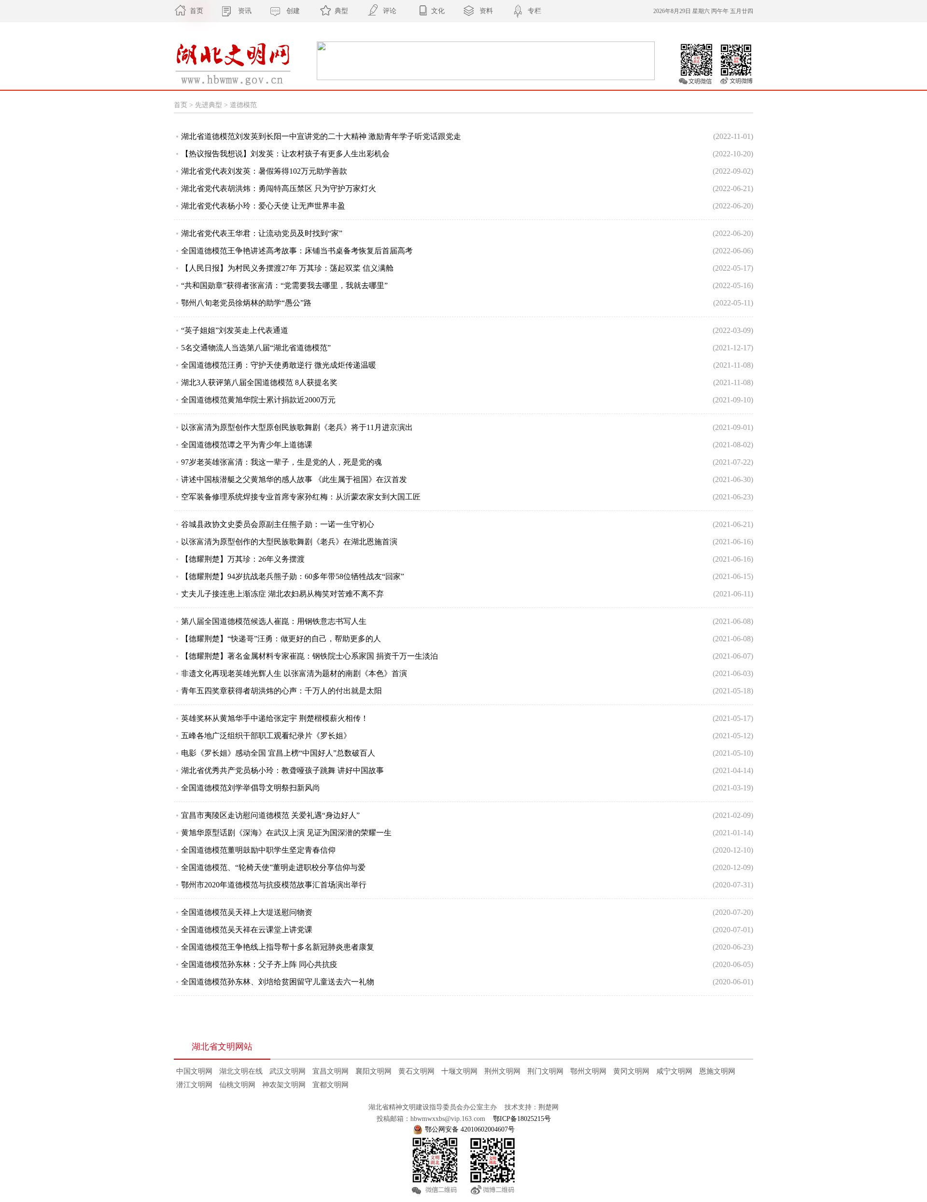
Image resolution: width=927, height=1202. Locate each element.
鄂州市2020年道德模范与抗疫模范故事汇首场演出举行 (273, 885)
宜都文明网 (330, 1085)
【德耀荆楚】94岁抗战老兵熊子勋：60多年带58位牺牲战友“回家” (292, 576)
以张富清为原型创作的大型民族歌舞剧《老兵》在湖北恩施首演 (289, 542)
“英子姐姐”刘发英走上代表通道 (234, 330)
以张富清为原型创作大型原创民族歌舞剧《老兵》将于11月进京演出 (297, 427)
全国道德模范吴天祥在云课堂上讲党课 (246, 930)
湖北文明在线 (241, 1071)
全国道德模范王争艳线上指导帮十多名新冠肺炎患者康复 (277, 947)
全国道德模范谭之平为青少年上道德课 (246, 445)
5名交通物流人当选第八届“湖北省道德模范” (256, 348)
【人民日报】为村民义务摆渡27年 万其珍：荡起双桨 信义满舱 (287, 268)
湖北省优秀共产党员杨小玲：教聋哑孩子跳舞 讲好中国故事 (282, 770)
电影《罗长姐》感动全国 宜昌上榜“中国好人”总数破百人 (278, 753)
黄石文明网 (416, 1071)
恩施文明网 (717, 1071)
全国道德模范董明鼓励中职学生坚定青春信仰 (258, 850)
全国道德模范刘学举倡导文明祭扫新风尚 (250, 788)
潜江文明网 (194, 1085)
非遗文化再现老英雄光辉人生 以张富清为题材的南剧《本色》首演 (294, 673)
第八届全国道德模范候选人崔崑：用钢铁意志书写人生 (273, 621)
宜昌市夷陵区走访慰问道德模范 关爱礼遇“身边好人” (270, 815)
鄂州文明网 (588, 1071)
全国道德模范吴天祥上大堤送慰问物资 (246, 912)
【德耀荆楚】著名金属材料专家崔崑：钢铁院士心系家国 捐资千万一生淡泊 (309, 656)
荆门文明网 (545, 1071)
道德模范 (243, 105)
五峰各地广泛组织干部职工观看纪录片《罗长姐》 (266, 736)
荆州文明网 (502, 1071)
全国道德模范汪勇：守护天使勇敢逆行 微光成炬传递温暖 (278, 365)
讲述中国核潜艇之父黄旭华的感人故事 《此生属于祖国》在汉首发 (294, 479)
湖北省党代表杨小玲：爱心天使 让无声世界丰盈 (263, 206)
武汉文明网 (287, 1071)
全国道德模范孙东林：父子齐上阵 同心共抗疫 (259, 964)
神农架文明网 (284, 1085)
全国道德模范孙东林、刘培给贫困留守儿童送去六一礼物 (277, 982)
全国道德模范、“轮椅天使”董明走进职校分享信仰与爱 (273, 867)
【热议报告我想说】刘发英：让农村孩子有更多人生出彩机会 (285, 154)
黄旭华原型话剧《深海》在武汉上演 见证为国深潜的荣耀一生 (286, 833)
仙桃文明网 (237, 1085)
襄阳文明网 (373, 1071)
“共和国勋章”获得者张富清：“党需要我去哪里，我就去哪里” (284, 285)
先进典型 (208, 105)
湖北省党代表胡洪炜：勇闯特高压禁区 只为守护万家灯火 (278, 188)
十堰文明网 (459, 1071)
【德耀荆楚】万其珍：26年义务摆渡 (243, 559)
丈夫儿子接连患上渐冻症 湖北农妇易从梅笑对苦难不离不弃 (282, 594)
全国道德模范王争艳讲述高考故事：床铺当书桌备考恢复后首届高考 (297, 251)
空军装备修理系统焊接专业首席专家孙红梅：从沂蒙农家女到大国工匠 (301, 497)
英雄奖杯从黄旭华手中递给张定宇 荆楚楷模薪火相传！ (274, 718)
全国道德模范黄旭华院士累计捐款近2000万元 (258, 400)
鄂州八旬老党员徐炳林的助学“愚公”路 (246, 303)
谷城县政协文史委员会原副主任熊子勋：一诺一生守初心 (277, 524)
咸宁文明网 (674, 1071)
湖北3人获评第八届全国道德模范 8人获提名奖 (259, 382)
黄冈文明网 (631, 1071)
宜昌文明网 (330, 1071)
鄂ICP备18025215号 (522, 1118)
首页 (180, 105)
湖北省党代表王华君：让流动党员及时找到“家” (261, 233)
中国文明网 (194, 1071)
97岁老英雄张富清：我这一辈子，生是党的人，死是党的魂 (281, 462)
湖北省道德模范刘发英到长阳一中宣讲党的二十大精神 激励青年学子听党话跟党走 (321, 136)
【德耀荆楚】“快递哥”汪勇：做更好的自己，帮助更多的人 (281, 639)
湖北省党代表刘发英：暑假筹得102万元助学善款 (264, 171)
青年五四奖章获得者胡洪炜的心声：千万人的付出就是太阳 (281, 691)
